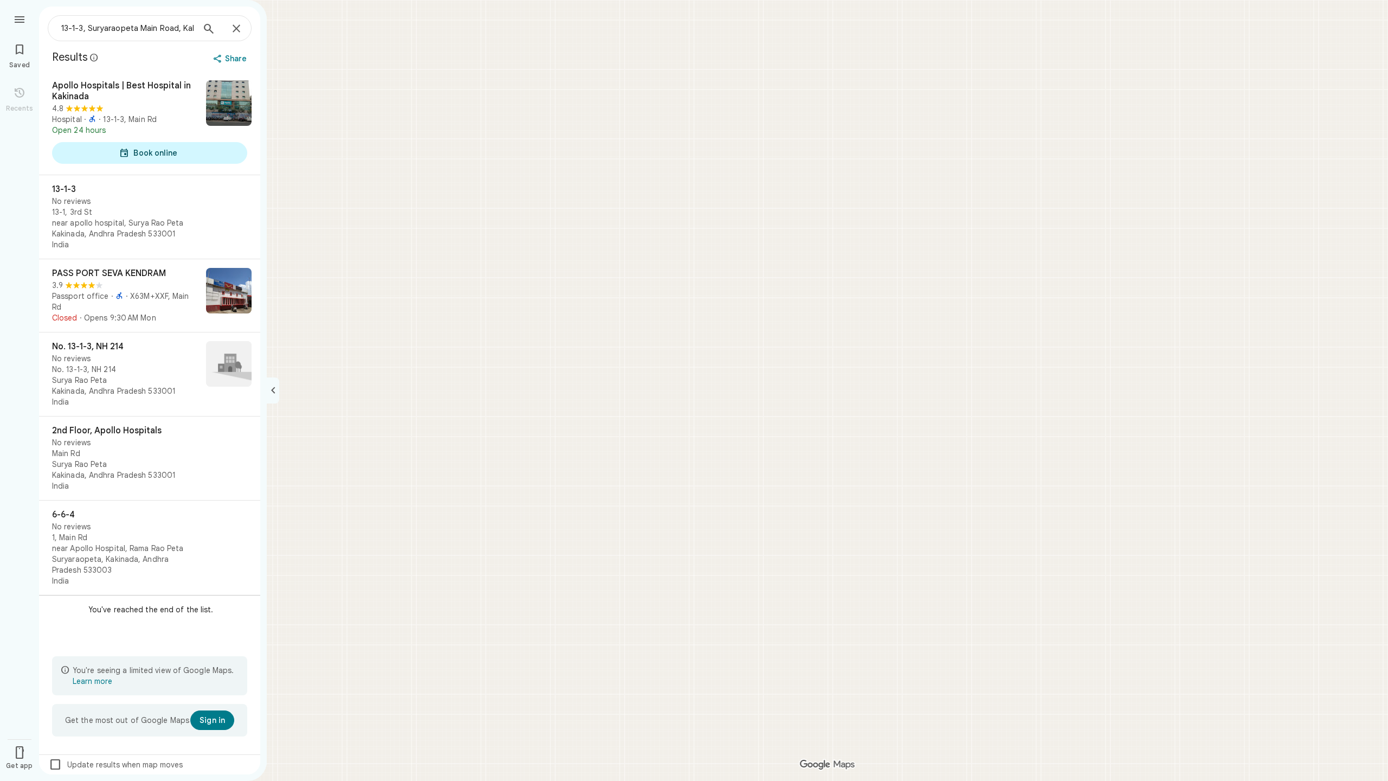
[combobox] (127, 28)
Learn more (92, 681)
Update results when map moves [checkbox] (116, 764)
